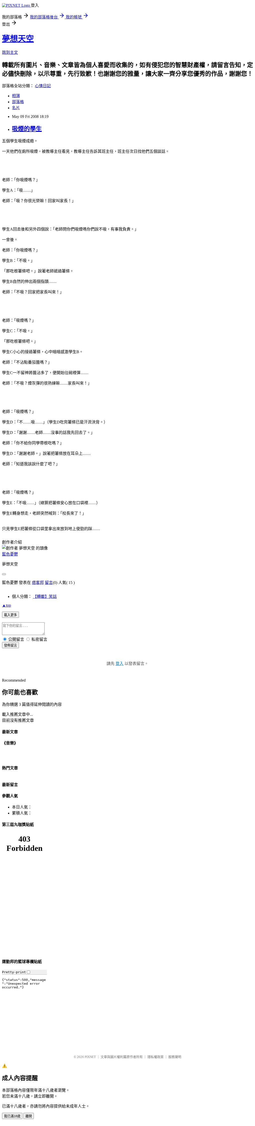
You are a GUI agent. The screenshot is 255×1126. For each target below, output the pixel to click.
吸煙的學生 (27, 129)
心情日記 (43, 86)
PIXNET (90, 1057)
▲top (6, 605)
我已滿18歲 (12, 1116)
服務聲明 (174, 1057)
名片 (16, 108)
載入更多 (10, 615)
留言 (49, 582)
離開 (28, 1116)
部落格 (18, 102)
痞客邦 (38, 582)
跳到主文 (10, 52)
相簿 (16, 96)
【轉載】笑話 (45, 596)
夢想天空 (18, 38)
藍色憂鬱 (10, 554)
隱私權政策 (155, 1057)
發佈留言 (10, 645)
